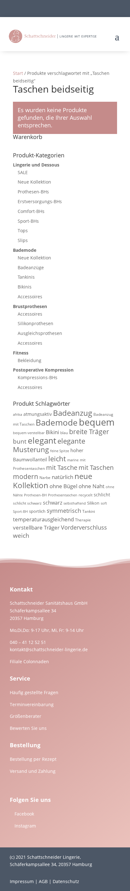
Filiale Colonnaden (29, 661)
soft (104, 503)
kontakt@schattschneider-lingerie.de (49, 649)
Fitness (20, 353)
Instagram (25, 826)
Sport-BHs (28, 221)
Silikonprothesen (35, 323)
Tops (23, 230)
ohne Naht (91, 486)
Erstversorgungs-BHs (40, 201)
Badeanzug (72, 413)
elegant (42, 440)
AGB (43, 881)
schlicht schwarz (27, 503)
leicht (57, 458)
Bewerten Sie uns (28, 728)
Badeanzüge (31, 267)
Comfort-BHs (31, 211)
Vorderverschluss (84, 527)
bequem (97, 422)
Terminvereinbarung (32, 704)
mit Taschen (96, 467)
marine (73, 460)
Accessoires (30, 297)
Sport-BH (20, 511)
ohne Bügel (63, 486)
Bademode (24, 250)
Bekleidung (29, 360)
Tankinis (26, 277)
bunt (20, 441)
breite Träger (89, 431)
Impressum (22, 881)
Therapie (83, 520)
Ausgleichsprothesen (40, 333)
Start (18, 73)
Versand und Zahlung (33, 771)
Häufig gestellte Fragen (34, 692)
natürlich (62, 477)
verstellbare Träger (36, 527)
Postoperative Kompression (43, 370)
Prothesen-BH (35, 495)
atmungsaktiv (37, 414)
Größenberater (25, 716)
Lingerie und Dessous (36, 165)
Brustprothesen (30, 306)
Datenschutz (66, 881)
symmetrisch (64, 510)
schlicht (102, 495)
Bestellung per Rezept (33, 759)
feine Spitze (59, 451)
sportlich (37, 511)
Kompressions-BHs (37, 377)
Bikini (52, 432)
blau (64, 432)
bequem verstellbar (28, 433)
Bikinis (25, 287)
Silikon (93, 503)
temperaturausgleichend (43, 519)
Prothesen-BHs (33, 192)
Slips (23, 240)
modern (25, 476)
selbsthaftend (74, 503)
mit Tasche (61, 467)
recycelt (85, 495)
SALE (23, 172)
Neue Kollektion (34, 182)
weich (21, 535)
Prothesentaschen (62, 495)
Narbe (44, 477)
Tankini (88, 511)
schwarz (52, 502)
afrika (17, 414)
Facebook (24, 814)
